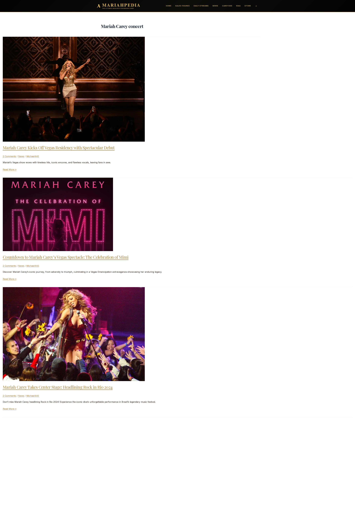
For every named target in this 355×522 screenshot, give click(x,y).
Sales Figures (182, 6)
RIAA (238, 6)
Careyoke (227, 6)
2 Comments (9, 156)
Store (248, 6)
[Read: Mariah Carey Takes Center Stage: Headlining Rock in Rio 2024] (74, 333)
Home (168, 6)
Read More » (9, 169)
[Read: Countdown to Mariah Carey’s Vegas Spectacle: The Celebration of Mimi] (58, 214)
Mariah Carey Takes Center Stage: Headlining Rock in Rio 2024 (57, 387)
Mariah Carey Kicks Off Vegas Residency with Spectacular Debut (59, 147)
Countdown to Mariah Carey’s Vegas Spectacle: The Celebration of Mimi (65, 257)
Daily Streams (201, 6)
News (215, 6)
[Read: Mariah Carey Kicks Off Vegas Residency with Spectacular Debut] (74, 89)
